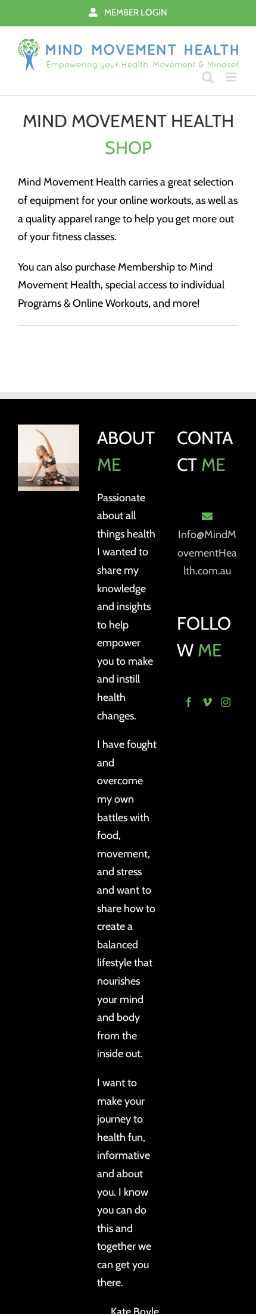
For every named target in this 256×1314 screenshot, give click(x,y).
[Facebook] (188, 702)
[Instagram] (225, 702)
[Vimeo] (207, 702)
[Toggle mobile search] (208, 77)
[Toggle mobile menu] (232, 77)
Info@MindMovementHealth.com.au (207, 552)
